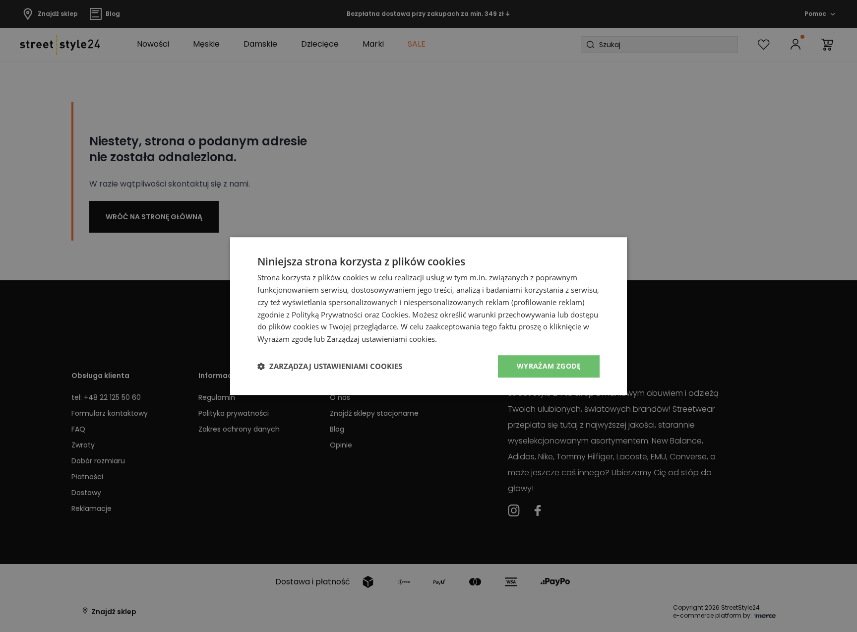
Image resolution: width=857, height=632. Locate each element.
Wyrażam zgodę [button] (549, 366)
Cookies (394, 314)
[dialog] (428, 316)
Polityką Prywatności (327, 314)
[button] (329, 366)
